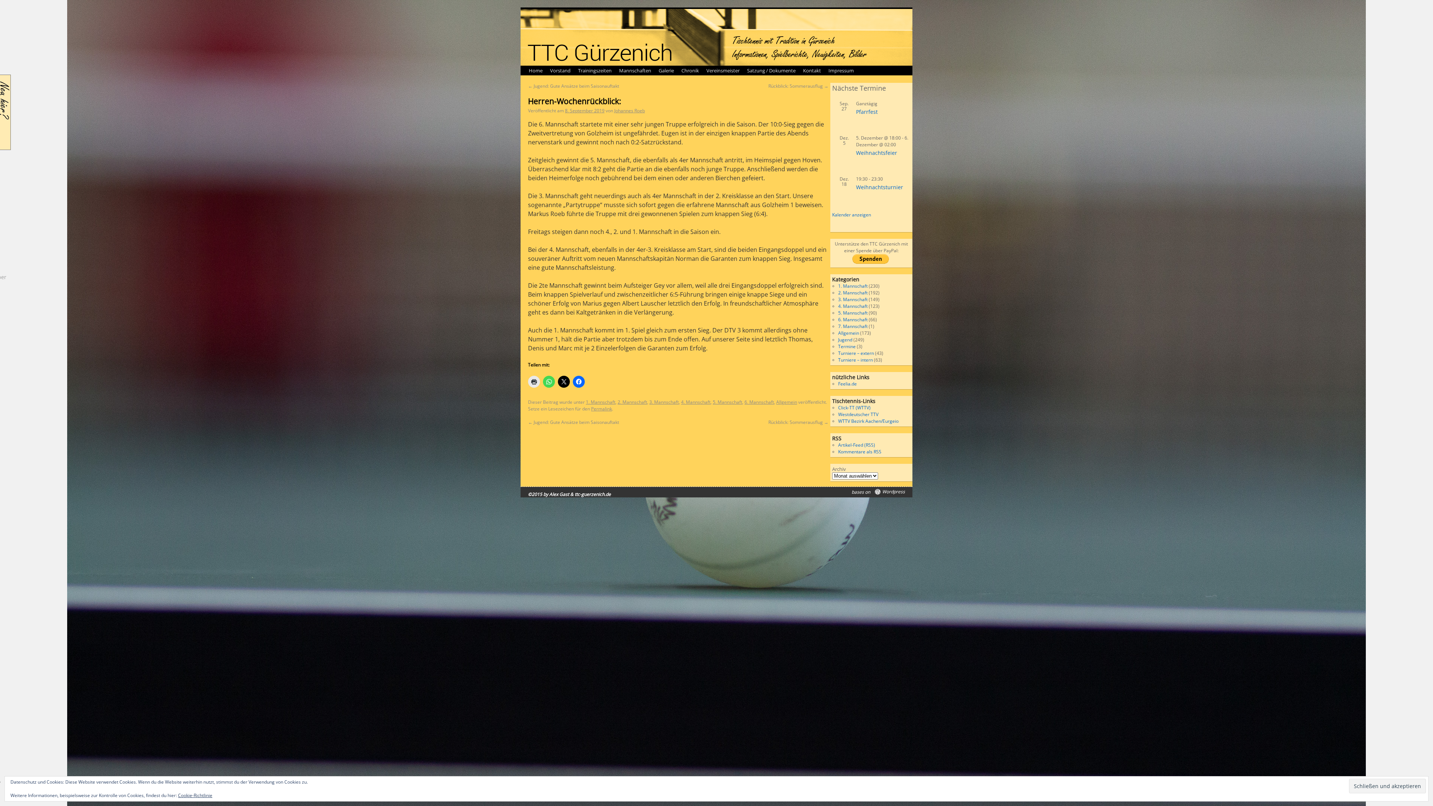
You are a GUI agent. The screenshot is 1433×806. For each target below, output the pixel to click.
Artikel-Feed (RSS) (856, 445)
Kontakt (812, 70)
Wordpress (893, 492)
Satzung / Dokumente (771, 70)
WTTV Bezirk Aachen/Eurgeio (868, 421)
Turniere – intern (855, 360)
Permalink (601, 409)
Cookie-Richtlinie (195, 795)
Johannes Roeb (629, 110)
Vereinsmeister (723, 70)
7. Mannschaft (853, 326)
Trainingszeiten (595, 70)
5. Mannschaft (727, 402)
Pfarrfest (867, 111)
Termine (847, 346)
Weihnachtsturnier (879, 187)
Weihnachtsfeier (876, 152)
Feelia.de (847, 384)
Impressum (841, 70)
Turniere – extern (856, 353)
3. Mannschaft (664, 402)
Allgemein (786, 402)
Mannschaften (635, 70)
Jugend (845, 340)
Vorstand (560, 70)
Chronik (690, 70)
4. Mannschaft (696, 402)
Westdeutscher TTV (858, 414)
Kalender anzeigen (851, 215)
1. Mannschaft (600, 402)
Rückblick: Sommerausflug (798, 86)
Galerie (666, 70)
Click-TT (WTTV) (854, 407)
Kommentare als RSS (859, 452)
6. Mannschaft (759, 402)
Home (536, 70)
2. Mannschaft (632, 402)
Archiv (839, 469)
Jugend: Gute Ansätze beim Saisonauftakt (573, 86)
